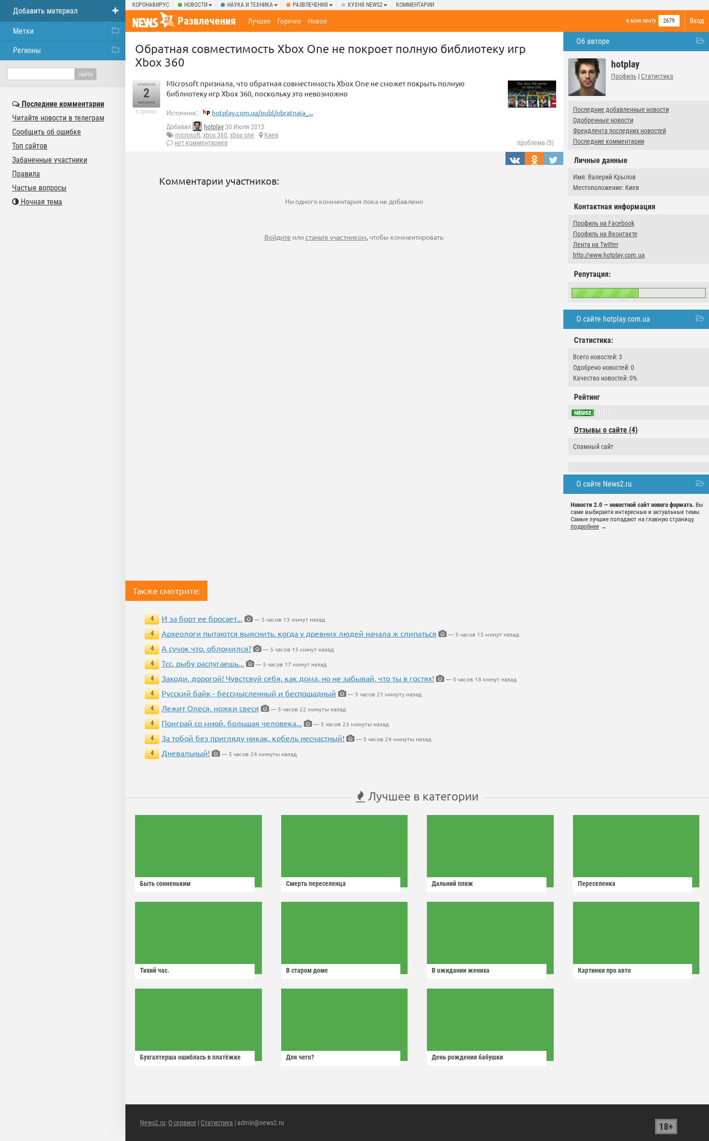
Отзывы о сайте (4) (606, 430)
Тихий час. (154, 970)
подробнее (585, 526)
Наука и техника (250, 4)
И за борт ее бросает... (202, 618)
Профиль (624, 76)
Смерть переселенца (316, 883)
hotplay (214, 127)
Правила (26, 173)
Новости (195, 4)
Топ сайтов (29, 145)
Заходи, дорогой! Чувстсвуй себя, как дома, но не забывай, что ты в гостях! (298, 678)
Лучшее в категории (421, 796)
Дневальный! (186, 753)
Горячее (289, 21)
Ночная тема (40, 201)
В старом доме (307, 970)
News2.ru (152, 1123)
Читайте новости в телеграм (58, 117)
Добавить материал (45, 10)
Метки (23, 31)
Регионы (27, 50)
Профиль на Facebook (603, 223)
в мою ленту (641, 20)
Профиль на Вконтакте (605, 234)
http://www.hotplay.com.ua (609, 255)
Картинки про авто (604, 970)
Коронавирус (150, 4)
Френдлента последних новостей (619, 131)
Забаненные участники (49, 159)
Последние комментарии (608, 141)
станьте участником (336, 236)
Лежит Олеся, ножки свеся (210, 708)
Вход (697, 20)
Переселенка (596, 883)
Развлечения (310, 4)
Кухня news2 (365, 4)
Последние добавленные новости (621, 109)
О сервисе (182, 1123)
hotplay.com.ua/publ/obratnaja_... (262, 112)
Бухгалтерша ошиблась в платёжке (190, 1057)
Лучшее (259, 21)
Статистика (657, 76)
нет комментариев (201, 143)
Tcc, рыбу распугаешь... (203, 663)
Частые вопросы (39, 187)
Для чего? (300, 1057)
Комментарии (415, 4)
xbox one (242, 135)
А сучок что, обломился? (206, 648)
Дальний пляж (452, 883)
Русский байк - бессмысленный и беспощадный (249, 693)
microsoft (187, 135)
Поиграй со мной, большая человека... (232, 723)
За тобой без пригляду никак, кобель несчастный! (253, 738)
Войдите (277, 236)
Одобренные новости (603, 120)
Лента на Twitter (595, 244)
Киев (271, 135)
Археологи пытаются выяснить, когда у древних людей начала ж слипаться (299, 633)
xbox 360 (215, 135)
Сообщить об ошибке (46, 131)
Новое (317, 21)
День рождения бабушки (467, 1057)
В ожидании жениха (461, 970)
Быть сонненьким (165, 883)
